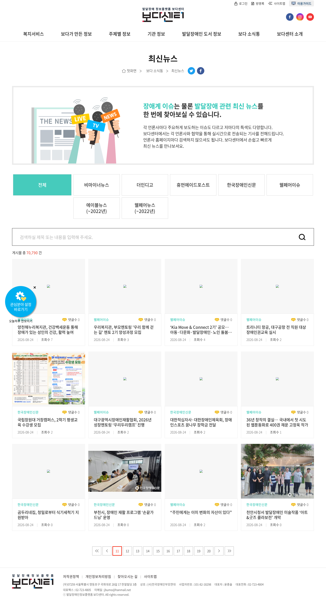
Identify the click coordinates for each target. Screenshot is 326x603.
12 (127, 551)
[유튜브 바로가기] (310, 15)
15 (158, 551)
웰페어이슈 (289, 184)
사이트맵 (279, 3)
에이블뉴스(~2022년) (96, 208)
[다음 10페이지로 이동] (219, 551)
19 (198, 551)
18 (188, 551)
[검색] (302, 237)
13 (137, 551)
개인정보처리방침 (98, 576)
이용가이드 (304, 3)
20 (209, 551)
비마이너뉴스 (96, 184)
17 (178, 551)
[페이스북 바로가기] (290, 15)
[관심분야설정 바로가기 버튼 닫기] (35, 287)
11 (117, 551)
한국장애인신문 (241, 184)
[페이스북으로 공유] (200, 70)
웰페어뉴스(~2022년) (145, 208)
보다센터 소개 (290, 34)
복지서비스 (33, 34)
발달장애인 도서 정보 (201, 34)
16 (168, 551)
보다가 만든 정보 (76, 34)
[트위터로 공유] (191, 70)
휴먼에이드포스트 (193, 184)
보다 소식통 (249, 34)
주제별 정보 (120, 34)
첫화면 (131, 70)
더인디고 (145, 184)
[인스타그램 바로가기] (300, 15)
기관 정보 (156, 34)
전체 (42, 184)
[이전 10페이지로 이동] (107, 551)
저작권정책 (71, 576)
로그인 (243, 3)
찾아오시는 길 (128, 576)
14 (147, 551)
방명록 (260, 3)
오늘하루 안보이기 (20, 321)
